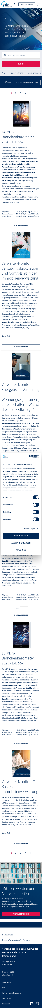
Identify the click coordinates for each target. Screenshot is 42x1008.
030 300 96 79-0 (9, 972)
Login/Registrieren (27, 4)
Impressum (6, 982)
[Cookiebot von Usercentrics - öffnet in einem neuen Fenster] (29, 456)
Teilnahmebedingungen (11, 993)
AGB (3, 987)
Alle (3, 72)
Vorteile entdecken (21, 914)
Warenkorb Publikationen (27, 82)
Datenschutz (7, 998)
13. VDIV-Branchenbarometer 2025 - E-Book (18, 658)
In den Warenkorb (21, 225)
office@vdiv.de (8, 975)
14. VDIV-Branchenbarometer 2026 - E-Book (18, 136)
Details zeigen (29, 529)
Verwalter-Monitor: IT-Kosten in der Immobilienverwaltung (20, 786)
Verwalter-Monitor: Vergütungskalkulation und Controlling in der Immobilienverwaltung (20, 271)
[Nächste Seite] (30, 93)
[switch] (36, 505)
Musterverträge (16, 72)
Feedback (6, 1003)
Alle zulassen (21, 536)
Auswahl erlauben (21, 543)
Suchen (21, 64)
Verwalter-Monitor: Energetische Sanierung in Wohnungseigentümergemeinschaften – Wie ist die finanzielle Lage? (21, 397)
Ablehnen (21, 550)
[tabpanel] (21, 29)
